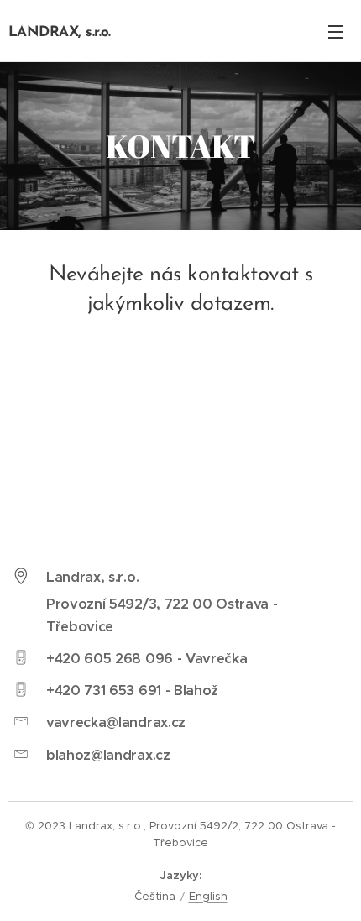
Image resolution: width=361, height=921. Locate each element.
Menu (336, 31)
